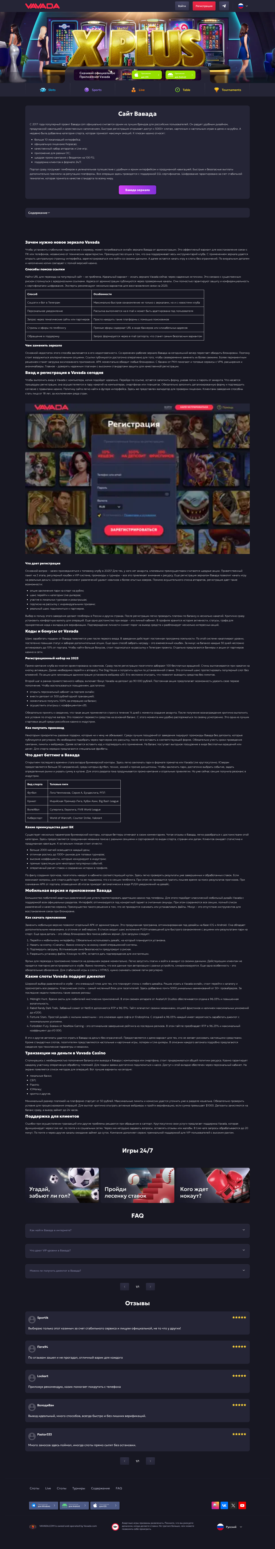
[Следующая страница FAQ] (150, 1286)
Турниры (78, 1488)
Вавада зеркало (137, 190)
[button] (270, 47)
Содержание (100, 1488)
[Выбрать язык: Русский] (243, 5)
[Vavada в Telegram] (224, 5)
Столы (61, 1488)
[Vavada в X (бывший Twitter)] (233, 1505)
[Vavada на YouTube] (242, 1505)
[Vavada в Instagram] (215, 1505)
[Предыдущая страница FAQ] (124, 1286)
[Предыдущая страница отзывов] (124, 1461)
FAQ (119, 1488)
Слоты (34, 1488)
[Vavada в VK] (224, 1505)
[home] (42, 6)
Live (48, 1488)
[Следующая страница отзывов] (150, 1461)
